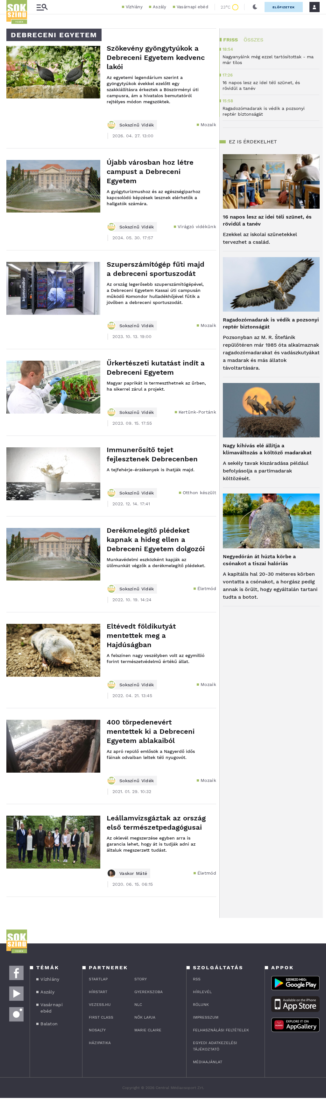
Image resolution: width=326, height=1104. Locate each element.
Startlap (98, 979)
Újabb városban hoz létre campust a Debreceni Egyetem (150, 171)
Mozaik (208, 124)
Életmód (206, 588)
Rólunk (201, 1004)
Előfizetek (284, 7)
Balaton (49, 1023)
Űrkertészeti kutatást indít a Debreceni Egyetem (156, 367)
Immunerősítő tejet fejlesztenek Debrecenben (152, 454)
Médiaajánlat (207, 1062)
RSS (197, 979)
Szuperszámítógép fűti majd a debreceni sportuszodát (155, 269)
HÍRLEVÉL (202, 992)
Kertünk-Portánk (197, 412)
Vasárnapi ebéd (192, 6)
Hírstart (98, 992)
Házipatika (100, 1043)
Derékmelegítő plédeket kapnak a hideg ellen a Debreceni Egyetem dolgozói (156, 539)
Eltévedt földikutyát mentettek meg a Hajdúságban (141, 635)
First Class (101, 1017)
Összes (253, 40)
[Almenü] (42, 7)
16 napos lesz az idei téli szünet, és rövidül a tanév (267, 220)
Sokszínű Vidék (136, 124)
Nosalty (97, 1030)
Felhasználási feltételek (221, 1030)
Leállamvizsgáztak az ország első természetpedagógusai (156, 822)
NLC (138, 1004)
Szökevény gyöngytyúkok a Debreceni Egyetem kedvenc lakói (156, 57)
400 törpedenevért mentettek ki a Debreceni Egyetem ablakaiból (151, 731)
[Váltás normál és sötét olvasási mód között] (255, 7)
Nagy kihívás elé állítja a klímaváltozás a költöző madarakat (267, 449)
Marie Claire (147, 1030)
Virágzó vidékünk (197, 226)
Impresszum (205, 1017)
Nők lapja (144, 1017)
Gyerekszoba (148, 992)
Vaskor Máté (133, 873)
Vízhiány (134, 6)
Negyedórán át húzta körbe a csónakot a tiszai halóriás (259, 559)
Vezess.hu (100, 1004)
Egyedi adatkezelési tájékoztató (215, 1046)
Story (140, 979)
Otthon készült (199, 492)
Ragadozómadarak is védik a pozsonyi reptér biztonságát (271, 323)
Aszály (160, 6)
